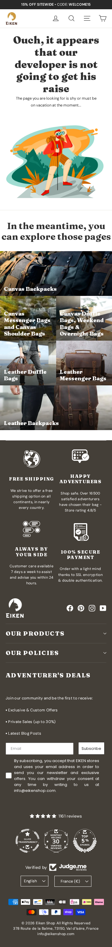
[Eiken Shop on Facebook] (70, 608)
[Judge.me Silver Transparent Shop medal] (27, 841)
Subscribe (91, 748)
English (30, 880)
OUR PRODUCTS (35, 633)
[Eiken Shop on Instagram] (92, 608)
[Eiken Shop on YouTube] (103, 608)
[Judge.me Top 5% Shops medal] (85, 841)
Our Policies (32, 652)
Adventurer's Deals (48, 675)
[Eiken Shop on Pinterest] (81, 608)
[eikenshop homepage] (11, 18)
